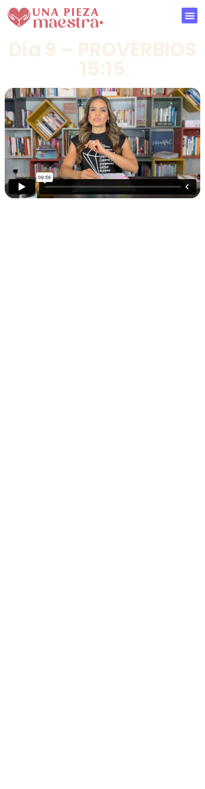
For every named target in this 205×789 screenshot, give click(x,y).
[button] (189, 15)
